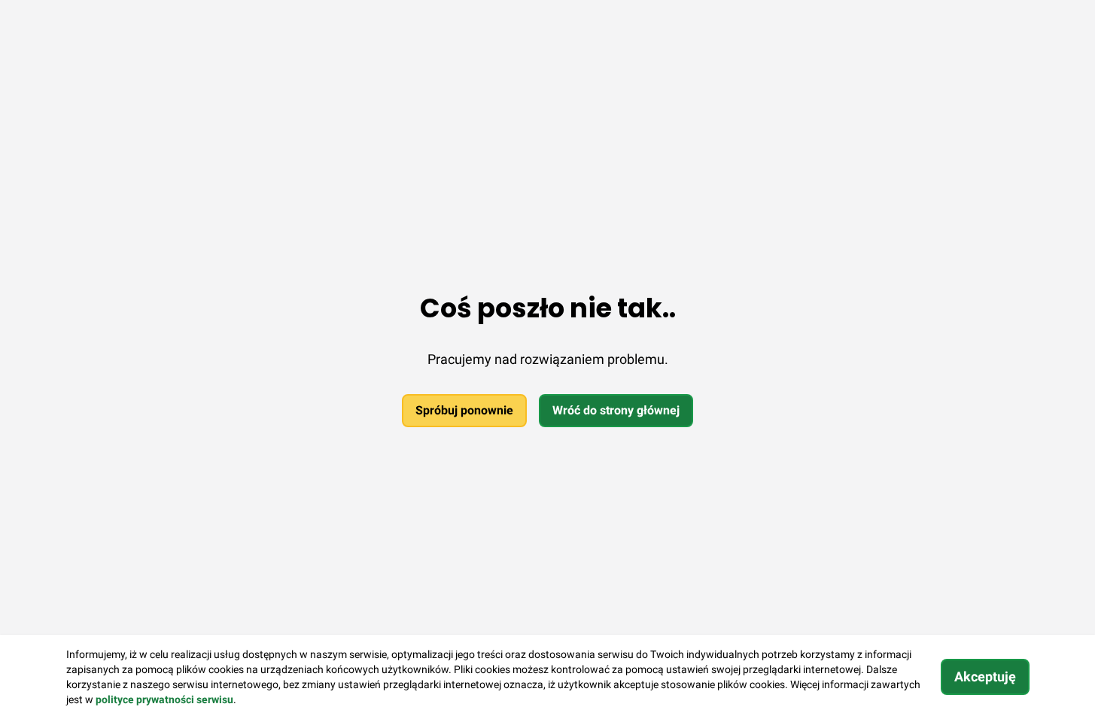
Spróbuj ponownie (464, 410)
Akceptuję (985, 676)
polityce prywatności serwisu (164, 699)
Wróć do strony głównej (616, 410)
